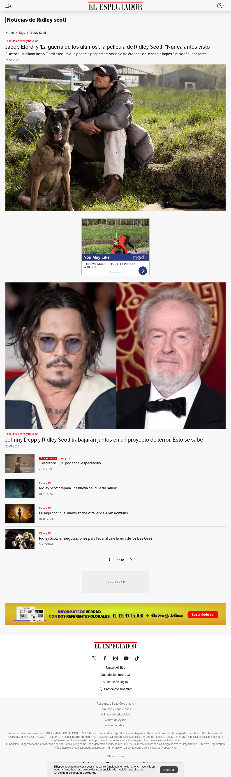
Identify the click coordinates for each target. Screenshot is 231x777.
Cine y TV (64, 458)
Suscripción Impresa (115, 675)
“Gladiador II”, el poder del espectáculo (70, 463)
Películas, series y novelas (21, 41)
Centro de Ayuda (115, 720)
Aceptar (168, 770)
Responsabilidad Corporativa (115, 703)
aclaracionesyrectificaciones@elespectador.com (150, 740)
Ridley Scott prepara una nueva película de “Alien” (78, 488)
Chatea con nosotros (118, 689)
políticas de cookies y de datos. (77, 772)
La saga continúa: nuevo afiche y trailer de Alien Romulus (83, 513)
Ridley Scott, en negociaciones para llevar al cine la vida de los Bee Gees (95, 538)
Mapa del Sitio (115, 667)
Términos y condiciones (115, 709)
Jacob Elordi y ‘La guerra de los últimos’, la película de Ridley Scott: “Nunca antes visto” (108, 47)
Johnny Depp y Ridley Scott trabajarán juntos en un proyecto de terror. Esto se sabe (104, 439)
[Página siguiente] (131, 562)
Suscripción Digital (115, 682)
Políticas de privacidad (115, 714)
